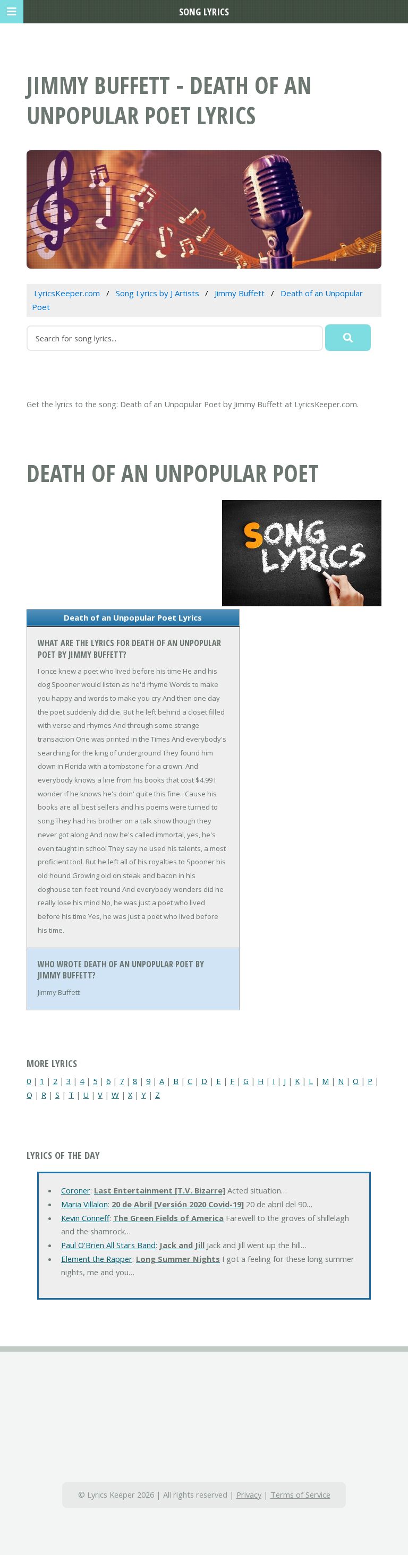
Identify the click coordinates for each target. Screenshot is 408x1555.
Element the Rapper (96, 1258)
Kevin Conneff (85, 1218)
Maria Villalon (84, 1204)
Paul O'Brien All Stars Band (108, 1245)
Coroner (75, 1190)
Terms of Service (300, 1494)
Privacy (248, 1494)
